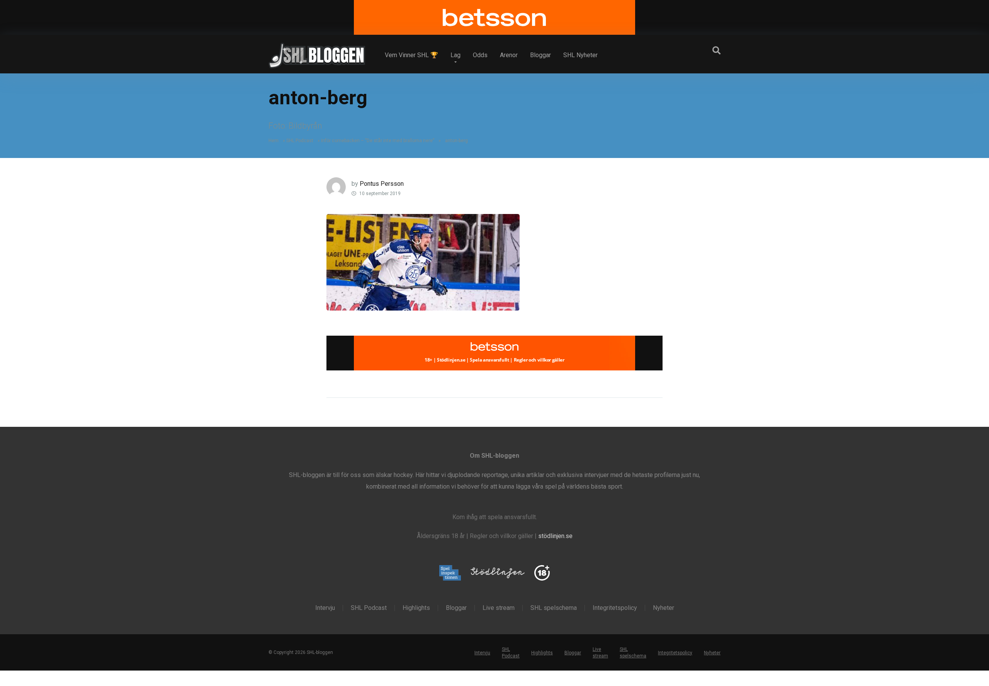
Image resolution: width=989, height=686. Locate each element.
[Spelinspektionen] (450, 573)
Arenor (509, 55)
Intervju (325, 608)
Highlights (416, 608)
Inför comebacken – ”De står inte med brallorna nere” (377, 140)
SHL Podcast (299, 140)
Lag (455, 55)
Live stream (499, 608)
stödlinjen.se (555, 536)
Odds (480, 55)
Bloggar (540, 55)
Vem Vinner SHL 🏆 (411, 55)
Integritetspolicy (615, 608)
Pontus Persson (382, 183)
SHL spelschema (553, 608)
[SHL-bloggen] (316, 52)
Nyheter (663, 608)
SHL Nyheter (580, 55)
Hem (273, 140)
